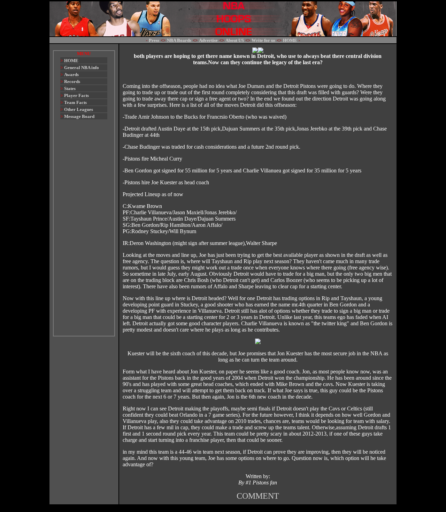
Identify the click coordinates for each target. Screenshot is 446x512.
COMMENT (258, 495)
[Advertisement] (84, 231)
